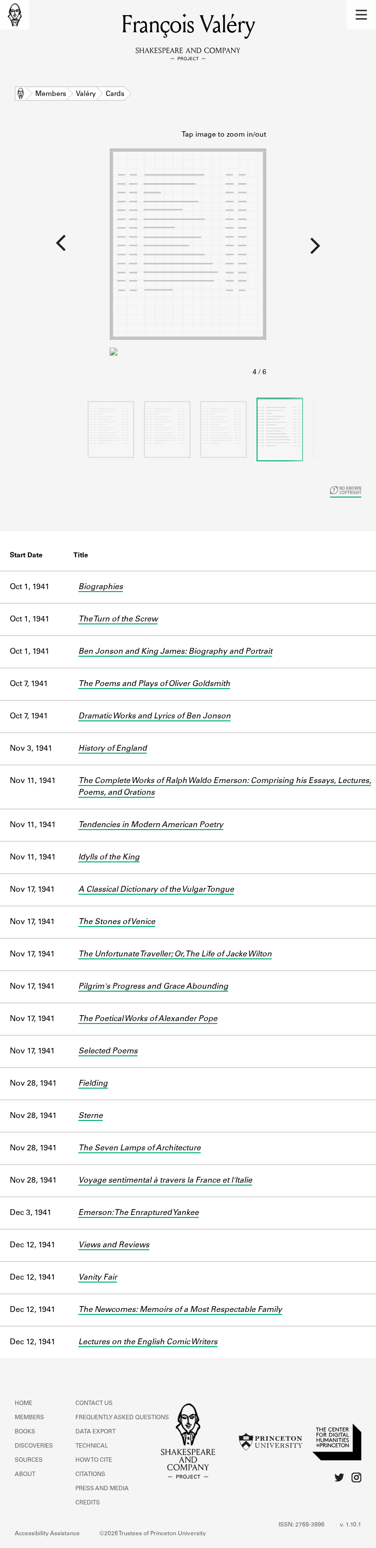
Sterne (90, 1116)
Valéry (86, 94)
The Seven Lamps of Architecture (139, 1148)
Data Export (95, 1432)
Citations (90, 1474)
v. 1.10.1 (350, 1525)
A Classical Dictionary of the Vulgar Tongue (156, 890)
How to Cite (93, 1460)
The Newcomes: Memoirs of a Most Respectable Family (180, 1310)
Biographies (100, 587)
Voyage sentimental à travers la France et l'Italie (165, 1181)
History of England (112, 749)
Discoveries (34, 1446)
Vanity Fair (97, 1278)
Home (20, 94)
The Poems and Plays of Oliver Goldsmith (154, 684)
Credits (87, 1503)
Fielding (93, 1084)
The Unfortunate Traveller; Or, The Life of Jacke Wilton (175, 954)
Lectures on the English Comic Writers (147, 1342)
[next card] (321, 249)
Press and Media (102, 1489)
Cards (115, 94)
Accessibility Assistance (47, 1534)
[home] (14, 14)
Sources (29, 1460)
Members (50, 94)
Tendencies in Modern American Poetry (150, 825)
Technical (91, 1446)
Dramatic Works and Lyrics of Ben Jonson (154, 716)
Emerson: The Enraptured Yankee (138, 1213)
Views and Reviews (113, 1245)
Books (25, 1432)
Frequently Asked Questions (122, 1418)
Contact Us (94, 1403)
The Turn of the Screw (118, 619)
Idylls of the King (109, 857)
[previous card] (55, 249)
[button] (361, 14)
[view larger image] (188, 254)
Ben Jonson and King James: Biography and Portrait (175, 652)
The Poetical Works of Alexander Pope (147, 1019)
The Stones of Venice (116, 922)
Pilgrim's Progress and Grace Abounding (153, 987)
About (25, 1474)
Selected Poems (108, 1051)
